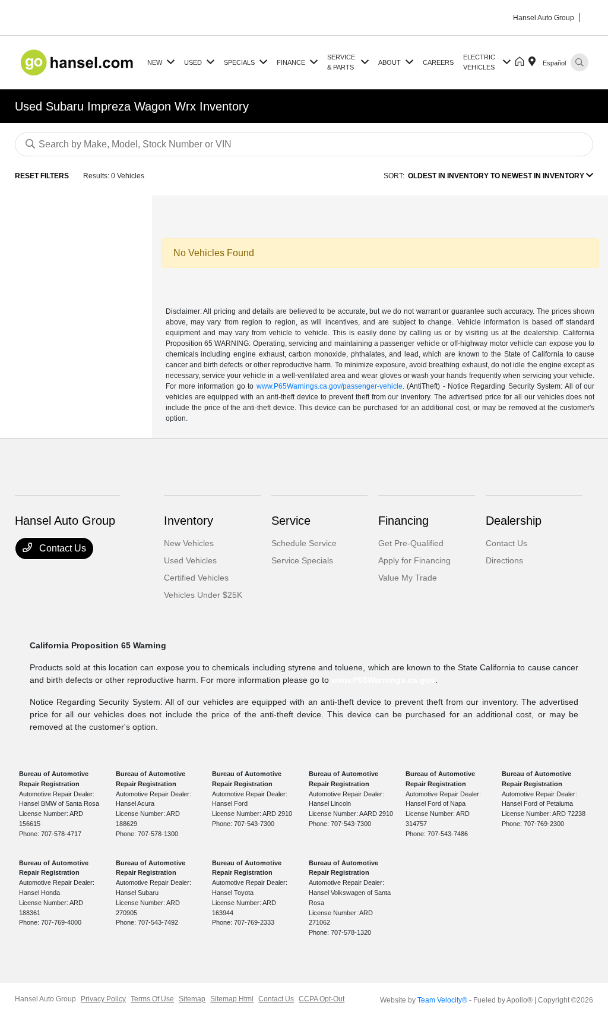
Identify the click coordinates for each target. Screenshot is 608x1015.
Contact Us (61, 548)
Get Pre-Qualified (411, 543)
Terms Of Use (152, 999)
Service (291, 520)
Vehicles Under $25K (203, 595)
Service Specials (302, 560)
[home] (521, 62)
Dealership (514, 520)
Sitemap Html (232, 999)
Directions (504, 560)
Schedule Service (304, 543)
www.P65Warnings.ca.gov (383, 680)
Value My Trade (407, 577)
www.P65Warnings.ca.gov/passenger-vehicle (329, 386)
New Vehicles (189, 543)
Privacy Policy (103, 999)
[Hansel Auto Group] (78, 61)
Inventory (188, 520)
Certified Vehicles (196, 577)
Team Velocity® (442, 1000)
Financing (403, 520)
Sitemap (192, 999)
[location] (534, 62)
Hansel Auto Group (45, 999)
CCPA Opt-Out (321, 999)
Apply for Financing (414, 560)
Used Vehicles (190, 560)
